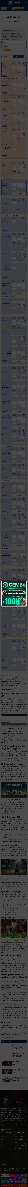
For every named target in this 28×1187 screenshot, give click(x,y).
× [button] (24, 582)
